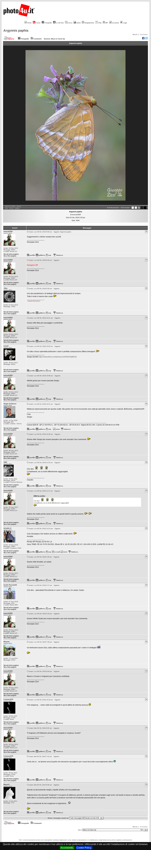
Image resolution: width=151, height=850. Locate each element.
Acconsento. (67, 847)
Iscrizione (115, 23)
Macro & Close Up (58, 39)
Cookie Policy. (84, 847)
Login (125, 23)
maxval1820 (76, 214)
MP (107, 23)
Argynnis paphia (15, 30)
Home (29, 23)
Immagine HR (32, 265)
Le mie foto (60, 23)
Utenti (78, 23)
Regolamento (89, 23)
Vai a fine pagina (10, 256)
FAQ (99, 23)
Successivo (144, 34)
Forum (38, 23)
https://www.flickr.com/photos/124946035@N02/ (58, 357)
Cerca (70, 23)
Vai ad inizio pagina (11, 254)
